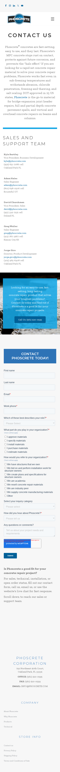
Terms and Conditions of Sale (17, 761)
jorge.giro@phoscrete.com (18, 257)
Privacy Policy (10, 750)
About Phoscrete (11, 711)
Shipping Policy (10, 755)
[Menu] (52, 19)
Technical (8, 726)
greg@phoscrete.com (15, 233)
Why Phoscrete (10, 716)
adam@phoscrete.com (15, 185)
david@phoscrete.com (15, 209)
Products (8, 721)
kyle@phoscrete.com (15, 161)
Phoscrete (20, 97)
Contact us (17, 302)
